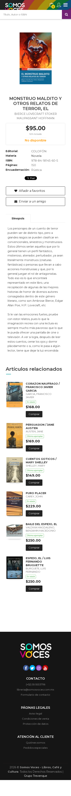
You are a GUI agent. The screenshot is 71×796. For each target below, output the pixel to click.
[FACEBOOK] (26, 668)
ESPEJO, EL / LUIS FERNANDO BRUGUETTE (38, 561)
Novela (36, 156)
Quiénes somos (35, 742)
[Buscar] (66, 14)
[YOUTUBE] (45, 668)
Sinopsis (18, 218)
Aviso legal (35, 713)
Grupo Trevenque (35, 776)
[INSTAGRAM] (39, 668)
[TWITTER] (32, 668)
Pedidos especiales (35, 747)
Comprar (34, 414)
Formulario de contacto (35, 694)
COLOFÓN (39, 151)
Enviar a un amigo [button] (32, 201)
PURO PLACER (36, 493)
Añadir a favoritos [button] (31, 191)
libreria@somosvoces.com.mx (35, 689)
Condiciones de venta (35, 718)
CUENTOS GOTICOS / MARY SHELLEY (41, 460)
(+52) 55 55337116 (35, 684)
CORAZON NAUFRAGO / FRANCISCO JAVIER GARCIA (43, 387)
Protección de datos (35, 723)
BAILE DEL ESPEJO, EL (41, 524)
